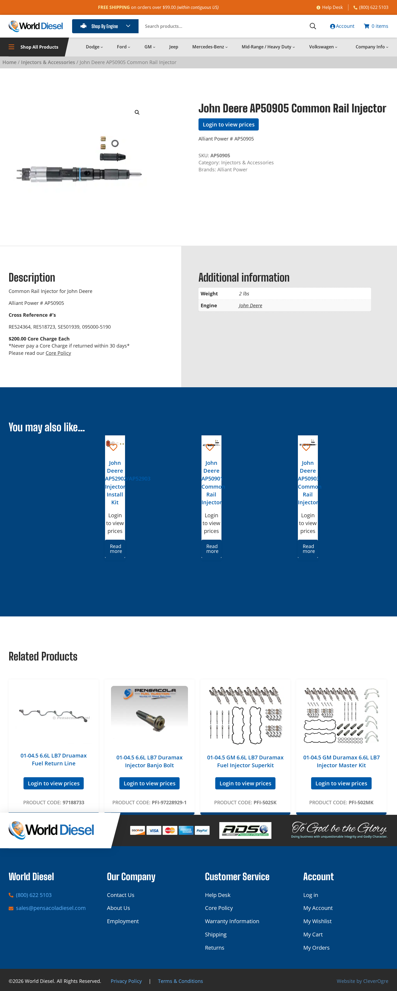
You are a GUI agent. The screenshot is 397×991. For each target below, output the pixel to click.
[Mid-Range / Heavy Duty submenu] (293, 47)
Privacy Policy (126, 981)
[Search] (313, 26)
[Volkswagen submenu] (336, 47)
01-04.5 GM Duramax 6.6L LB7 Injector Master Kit (341, 761)
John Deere (250, 305)
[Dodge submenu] (101, 47)
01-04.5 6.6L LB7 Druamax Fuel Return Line (54, 759)
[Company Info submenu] (387, 47)
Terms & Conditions (180, 981)
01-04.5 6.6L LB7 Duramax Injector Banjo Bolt (149, 761)
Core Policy (58, 353)
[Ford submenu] (129, 47)
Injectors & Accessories (48, 62)
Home (9, 62)
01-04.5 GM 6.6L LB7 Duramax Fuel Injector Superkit (245, 761)
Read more (116, 548)
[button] (137, 112)
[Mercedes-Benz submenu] (226, 47)
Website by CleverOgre (362, 981)
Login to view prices (229, 124)
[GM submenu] (154, 47)
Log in (310, 895)
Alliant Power (232, 169)
